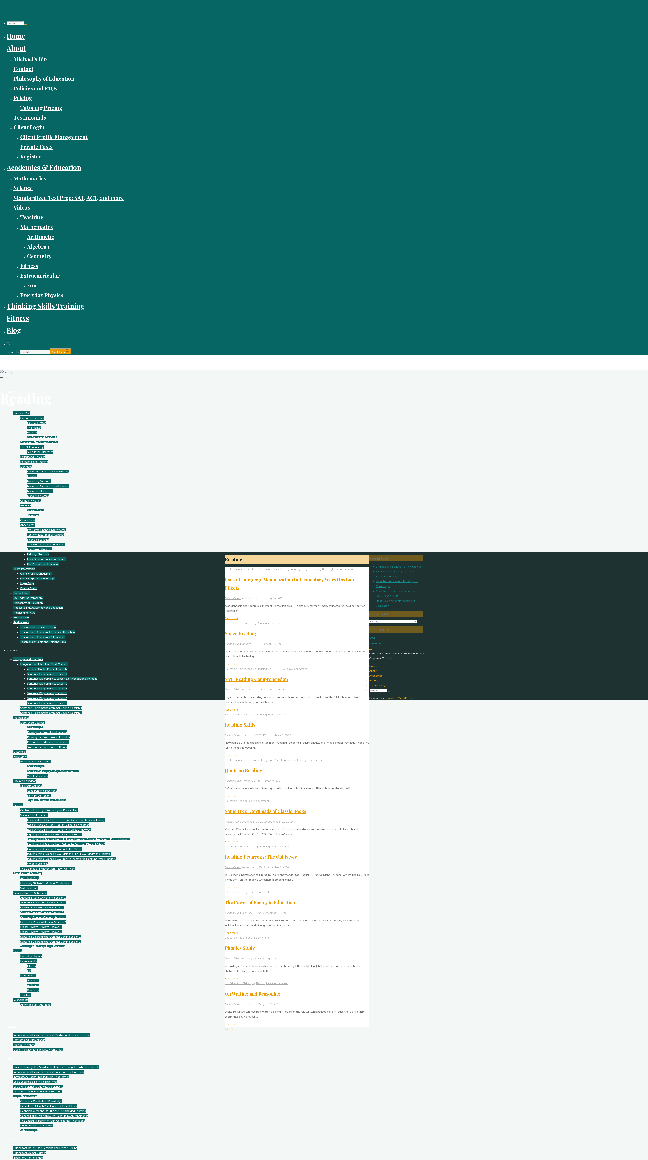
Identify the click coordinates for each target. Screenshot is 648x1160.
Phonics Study (240, 948)
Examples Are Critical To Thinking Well (399, 566)
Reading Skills (240, 725)
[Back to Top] (370, 649)
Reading (327, 569)
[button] (8, 342)
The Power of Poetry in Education (260, 902)
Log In (374, 637)
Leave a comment (343, 569)
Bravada (389, 698)
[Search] (25, 24)
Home (372, 666)
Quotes (290, 760)
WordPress (405, 698)
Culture (252, 569)
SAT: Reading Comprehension (256, 679)
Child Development (236, 569)
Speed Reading (240, 633)
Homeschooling (280, 569)
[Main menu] (1, 377)
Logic (306, 569)
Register (375, 643)
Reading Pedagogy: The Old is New (261, 857)
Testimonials (376, 685)
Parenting (315, 569)
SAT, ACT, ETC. (276, 668)
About (373, 671)
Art (227, 983)
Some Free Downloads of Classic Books (265, 811)
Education (264, 569)
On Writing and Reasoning (253, 994)
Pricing (373, 680)
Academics (376, 675)
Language (296, 569)
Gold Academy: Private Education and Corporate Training (48, 360)
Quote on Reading (244, 770)
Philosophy (248, 983)
